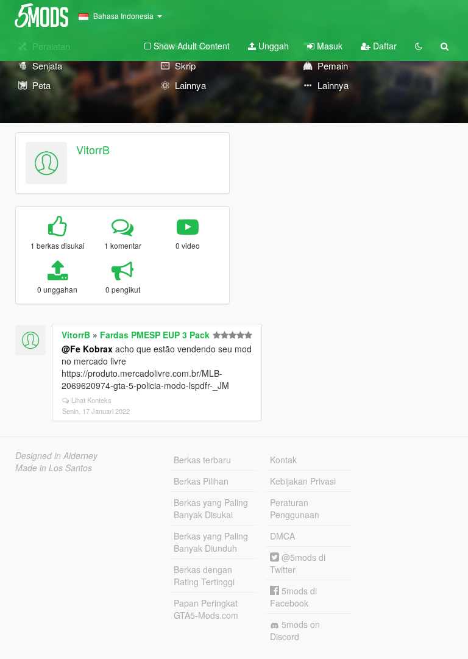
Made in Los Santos (53, 467)
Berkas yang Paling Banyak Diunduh (211, 542)
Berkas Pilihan (201, 481)
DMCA (282, 536)
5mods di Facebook (293, 597)
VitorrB (93, 149)
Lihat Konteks (91, 400)
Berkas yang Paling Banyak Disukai (211, 508)
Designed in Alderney (56, 455)
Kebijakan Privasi (303, 481)
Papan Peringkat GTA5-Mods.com (206, 609)
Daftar (383, 46)
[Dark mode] (418, 45)
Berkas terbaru (202, 460)
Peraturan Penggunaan (294, 508)
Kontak (283, 460)
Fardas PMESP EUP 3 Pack (155, 335)
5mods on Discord (295, 630)
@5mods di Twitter (297, 563)
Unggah (272, 46)
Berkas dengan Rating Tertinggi (204, 575)
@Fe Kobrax (87, 349)
